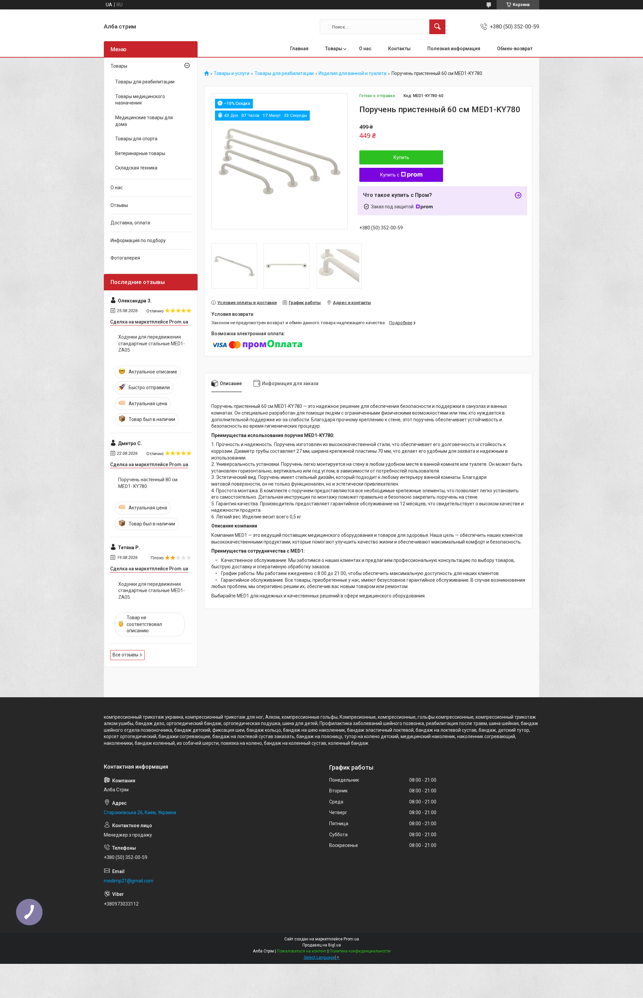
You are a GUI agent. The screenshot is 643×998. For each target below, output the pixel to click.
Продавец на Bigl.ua (321, 945)
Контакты (399, 48)
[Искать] (437, 26)
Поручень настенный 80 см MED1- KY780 (147, 483)
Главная (299, 48)
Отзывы (119, 205)
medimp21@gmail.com (128, 880)
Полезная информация (453, 48)
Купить (401, 157)
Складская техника (136, 167)
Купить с (389, 174)
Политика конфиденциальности (360, 951)
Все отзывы (125, 654)
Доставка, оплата (130, 222)
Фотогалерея (125, 258)
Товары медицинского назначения (140, 100)
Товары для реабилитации (284, 73)
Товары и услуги (231, 73)
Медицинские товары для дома (144, 121)
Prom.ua (351, 939)
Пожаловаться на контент (302, 951)
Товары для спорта (136, 138)
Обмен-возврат (514, 48)
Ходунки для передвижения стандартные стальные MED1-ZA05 (151, 343)
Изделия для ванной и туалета (352, 73)
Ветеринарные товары (140, 153)
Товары (333, 48)
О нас (365, 48)
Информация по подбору (138, 240)
